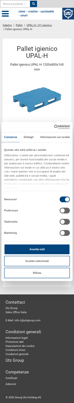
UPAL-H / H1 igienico (39, 25)
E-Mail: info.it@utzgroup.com (23, 320)
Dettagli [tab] (29, 137)
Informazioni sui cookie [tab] (55, 137)
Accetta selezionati (37, 260)
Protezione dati (15, 341)
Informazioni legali (17, 338)
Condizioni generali (17, 354)
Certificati (11, 378)
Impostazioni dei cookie (20, 346)
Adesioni (11, 384)
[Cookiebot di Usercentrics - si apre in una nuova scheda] (54, 127)
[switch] (65, 210)
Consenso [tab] (10, 137)
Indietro (7, 25)
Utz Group (15, 360)
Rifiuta (37, 272)
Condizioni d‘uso (16, 350)
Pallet (19, 25)
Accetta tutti (37, 249)
